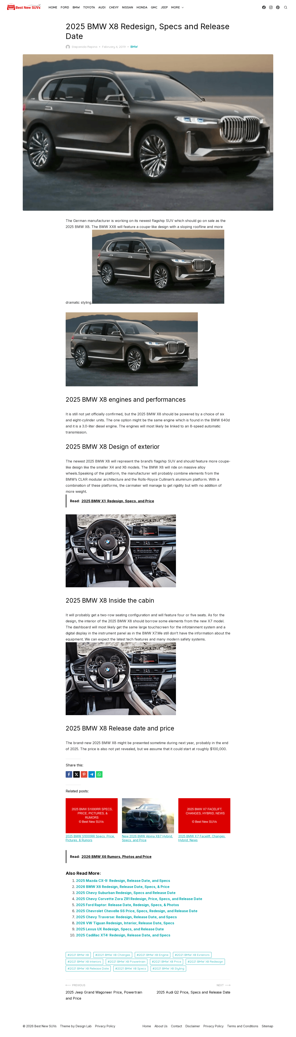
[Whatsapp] (99, 774)
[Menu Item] (264, 7)
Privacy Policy (213, 1026)
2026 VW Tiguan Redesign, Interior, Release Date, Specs (125, 923)
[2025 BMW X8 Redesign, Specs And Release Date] (132, 385)
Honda (142, 7)
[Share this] (69, 774)
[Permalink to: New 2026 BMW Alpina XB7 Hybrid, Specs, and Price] (148, 815)
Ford (65, 7)
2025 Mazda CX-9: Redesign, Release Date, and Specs (123, 880)
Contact (176, 1026)
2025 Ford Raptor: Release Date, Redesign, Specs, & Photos (127, 905)
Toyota (89, 7)
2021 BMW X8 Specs (131, 968)
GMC (154, 7)
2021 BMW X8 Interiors (85, 961)
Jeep (164, 7)
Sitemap (267, 1026)
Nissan (127, 7)
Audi (102, 7)
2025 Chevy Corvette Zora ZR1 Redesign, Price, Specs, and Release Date (139, 899)
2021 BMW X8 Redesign (206, 961)
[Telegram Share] (91, 774)
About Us (161, 1026)
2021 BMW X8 (79, 955)
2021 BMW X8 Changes (113, 955)
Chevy (114, 7)
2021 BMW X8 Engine (153, 955)
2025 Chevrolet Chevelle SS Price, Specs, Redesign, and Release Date (136, 911)
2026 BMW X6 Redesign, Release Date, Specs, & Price (122, 886)
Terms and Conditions (242, 1026)
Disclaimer (192, 1026)
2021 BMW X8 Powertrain (127, 961)
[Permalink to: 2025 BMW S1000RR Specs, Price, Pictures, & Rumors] (92, 815)
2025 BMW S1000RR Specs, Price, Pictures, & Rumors (90, 838)
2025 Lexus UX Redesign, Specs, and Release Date (120, 929)
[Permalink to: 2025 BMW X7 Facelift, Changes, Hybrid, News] (204, 815)
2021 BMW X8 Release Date (89, 968)
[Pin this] (84, 774)
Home (53, 7)
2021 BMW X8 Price (167, 961)
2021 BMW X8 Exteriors (193, 955)
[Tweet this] (76, 774)
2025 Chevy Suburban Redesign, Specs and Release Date (126, 893)
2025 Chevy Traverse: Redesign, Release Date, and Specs (126, 917)
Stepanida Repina (84, 47)
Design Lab (84, 1026)
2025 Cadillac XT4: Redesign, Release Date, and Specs (123, 935)
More (175, 7)
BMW (76, 7)
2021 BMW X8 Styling (169, 968)
